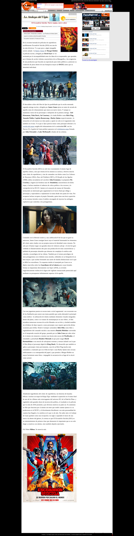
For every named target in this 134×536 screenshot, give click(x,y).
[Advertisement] (38, 520)
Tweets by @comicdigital (89, 60)
